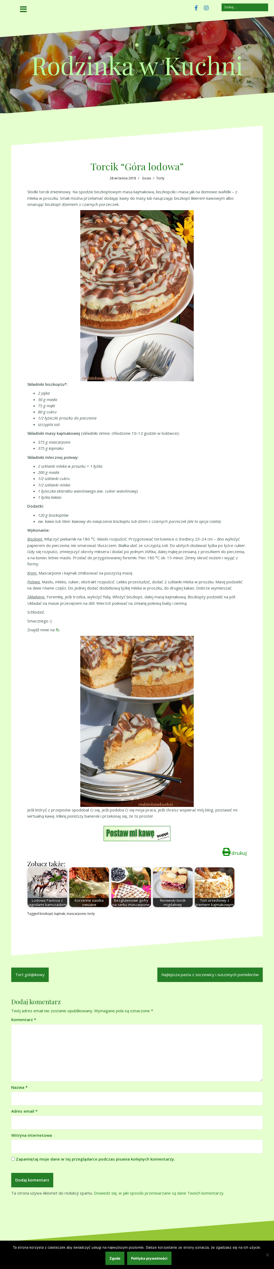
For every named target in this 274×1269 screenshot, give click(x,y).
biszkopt (46, 913)
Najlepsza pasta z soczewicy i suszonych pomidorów (210, 974)
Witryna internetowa (31, 1135)
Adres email (24, 1111)
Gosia (146, 178)
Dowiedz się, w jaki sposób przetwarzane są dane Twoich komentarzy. (159, 1193)
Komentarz (23, 1019)
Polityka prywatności (149, 1258)
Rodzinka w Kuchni (137, 64)
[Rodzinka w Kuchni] (137, 47)
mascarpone (76, 913)
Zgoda (114, 1258)
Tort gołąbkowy (30, 974)
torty (91, 913)
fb (57, 629)
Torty (160, 178)
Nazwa (19, 1087)
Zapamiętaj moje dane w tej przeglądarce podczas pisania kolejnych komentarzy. (95, 1159)
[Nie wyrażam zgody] (267, 1254)
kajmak (59, 913)
